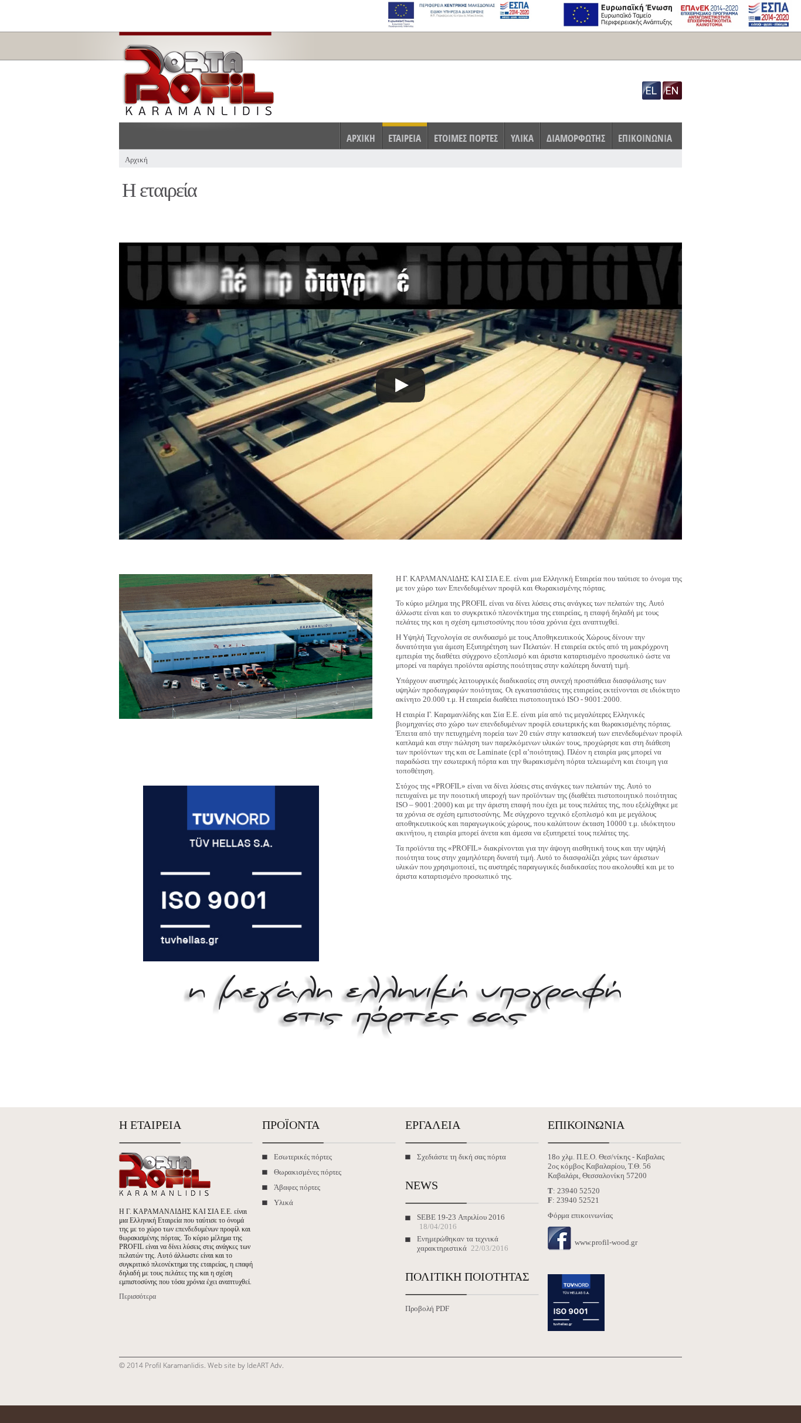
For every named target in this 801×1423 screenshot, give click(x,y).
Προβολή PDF (427, 1308)
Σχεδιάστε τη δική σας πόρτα (461, 1156)
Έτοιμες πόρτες (466, 138)
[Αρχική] (219, 117)
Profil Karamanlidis (174, 1365)
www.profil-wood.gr (606, 1242)
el (651, 90)
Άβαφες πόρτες (297, 1187)
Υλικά (522, 138)
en (672, 90)
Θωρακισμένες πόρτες (307, 1172)
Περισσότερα (137, 1296)
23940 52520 (578, 1190)
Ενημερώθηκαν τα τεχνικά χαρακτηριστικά (457, 1243)
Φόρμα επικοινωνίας (580, 1215)
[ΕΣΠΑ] (462, 26)
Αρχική (361, 138)
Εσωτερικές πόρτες (303, 1156)
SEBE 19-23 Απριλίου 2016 (461, 1217)
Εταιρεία (404, 138)
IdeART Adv (264, 1365)
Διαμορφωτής (576, 138)
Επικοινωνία (645, 138)
